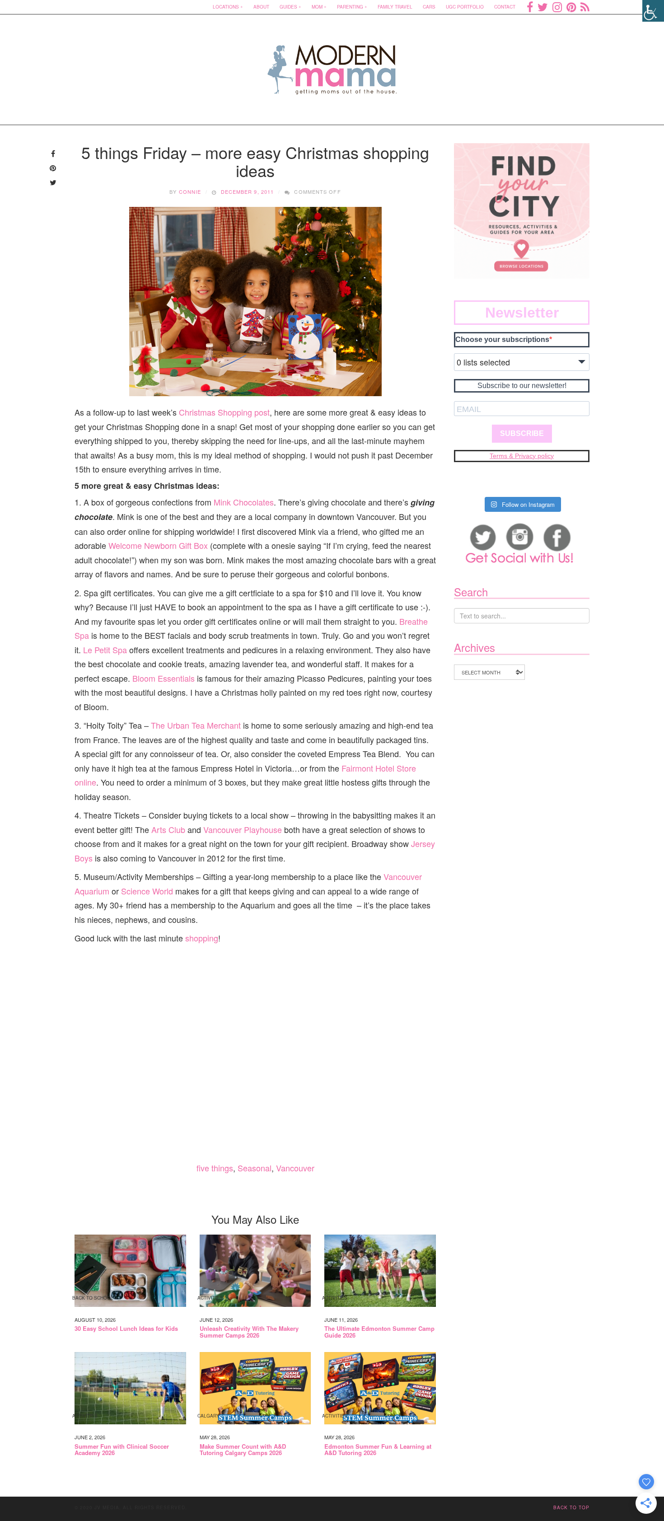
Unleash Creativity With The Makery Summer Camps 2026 (249, 1331)
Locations (226, 7)
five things (214, 1168)
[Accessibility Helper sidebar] (653, 11)
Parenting (350, 7)
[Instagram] (557, 7)
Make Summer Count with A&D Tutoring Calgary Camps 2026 (243, 1449)
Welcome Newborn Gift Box (158, 545)
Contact (504, 7)
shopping (201, 938)
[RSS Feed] (584, 7)
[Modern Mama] (332, 64)
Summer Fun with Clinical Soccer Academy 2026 (122, 1449)
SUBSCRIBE (522, 433)
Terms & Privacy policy (522, 455)
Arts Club (168, 829)
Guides (288, 7)
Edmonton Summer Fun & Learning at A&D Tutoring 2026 (377, 1449)
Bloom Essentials (163, 678)
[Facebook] (530, 7)
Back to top (571, 1507)
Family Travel (395, 7)
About (261, 7)
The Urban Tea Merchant (196, 725)
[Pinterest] (571, 7)
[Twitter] (543, 7)
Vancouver (295, 1168)
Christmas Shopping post (224, 412)
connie (190, 191)
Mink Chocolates (244, 502)
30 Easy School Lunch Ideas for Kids (126, 1328)
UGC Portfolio (465, 7)
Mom (317, 7)
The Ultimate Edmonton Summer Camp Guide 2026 (379, 1331)
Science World (148, 891)
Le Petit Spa (105, 649)
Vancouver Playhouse (242, 829)
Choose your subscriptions (502, 339)
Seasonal (254, 1168)
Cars (429, 7)
